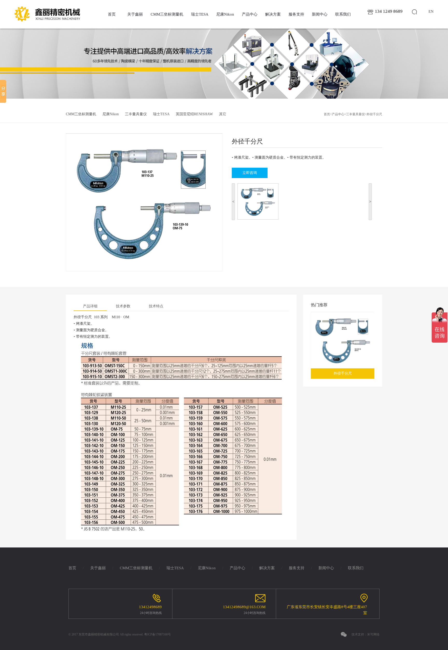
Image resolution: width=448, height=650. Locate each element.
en (431, 11)
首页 (112, 14)
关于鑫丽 (135, 14)
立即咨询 (249, 173)
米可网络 (373, 634)
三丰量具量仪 (136, 114)
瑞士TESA (199, 14)
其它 (222, 114)
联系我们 (343, 14)
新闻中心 (319, 14)
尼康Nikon (225, 14)
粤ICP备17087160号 (157, 634)
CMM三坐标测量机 (167, 14)
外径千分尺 (374, 114)
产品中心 (249, 14)
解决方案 (273, 14)
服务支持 (296, 14)
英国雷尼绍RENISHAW (194, 114)
